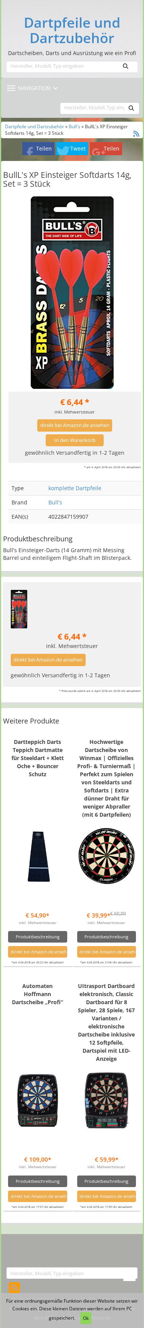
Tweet (78, 148)
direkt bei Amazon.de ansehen (74, 425)
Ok (86, 1318)
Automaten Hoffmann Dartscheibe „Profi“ (37, 994)
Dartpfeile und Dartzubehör (72, 30)
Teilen (44, 148)
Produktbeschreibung (38, 936)
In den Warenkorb (75, 440)
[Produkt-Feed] (14, 1287)
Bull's (74, 126)
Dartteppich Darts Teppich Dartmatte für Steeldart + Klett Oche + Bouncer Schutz (38, 758)
